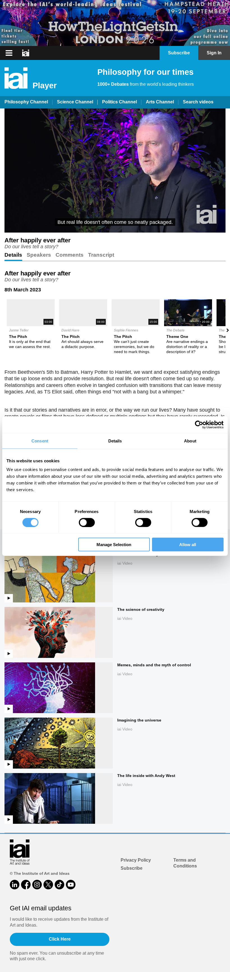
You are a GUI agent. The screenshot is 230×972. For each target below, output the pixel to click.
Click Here (60, 939)
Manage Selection (113, 544)
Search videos (198, 101)
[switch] (87, 522)
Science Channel (75, 101)
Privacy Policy (136, 860)
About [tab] (190, 440)
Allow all (187, 544)
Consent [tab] (39, 440)
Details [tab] (115, 440)
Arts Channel (160, 101)
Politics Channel (119, 101)
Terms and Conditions (185, 863)
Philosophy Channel (26, 101)
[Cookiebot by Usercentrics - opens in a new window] (199, 424)
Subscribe (131, 868)
